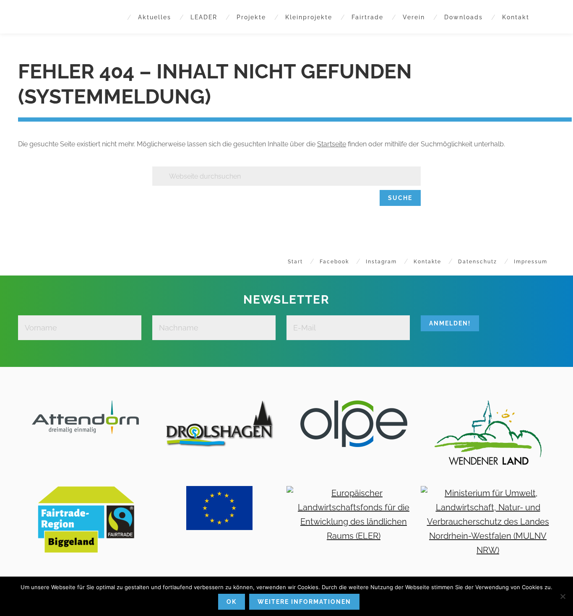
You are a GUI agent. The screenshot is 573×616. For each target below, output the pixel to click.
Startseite (331, 144)
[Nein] (562, 596)
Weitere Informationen (304, 601)
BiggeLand (47, 17)
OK (232, 601)
